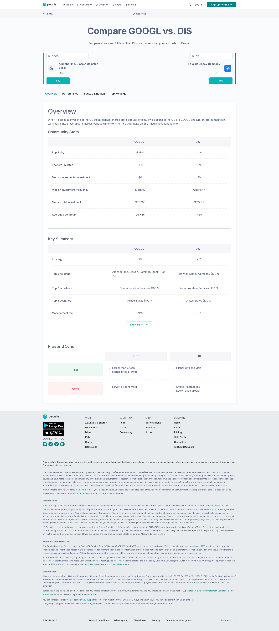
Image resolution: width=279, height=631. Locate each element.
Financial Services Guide (70, 493)
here (163, 534)
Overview (51, 93)
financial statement (120, 564)
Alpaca (173, 509)
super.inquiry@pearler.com (89, 600)
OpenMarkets (158, 509)
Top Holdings (118, 93)
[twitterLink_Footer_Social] (57, 444)
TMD (203, 546)
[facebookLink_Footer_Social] (45, 444)
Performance (70, 93)
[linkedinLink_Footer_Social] (63, 444)
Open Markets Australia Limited (171, 505)
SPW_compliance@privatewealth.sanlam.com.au (66, 603)
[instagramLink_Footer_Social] (51, 444)
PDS (166, 546)
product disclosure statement (203, 591)
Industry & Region (94, 93)
